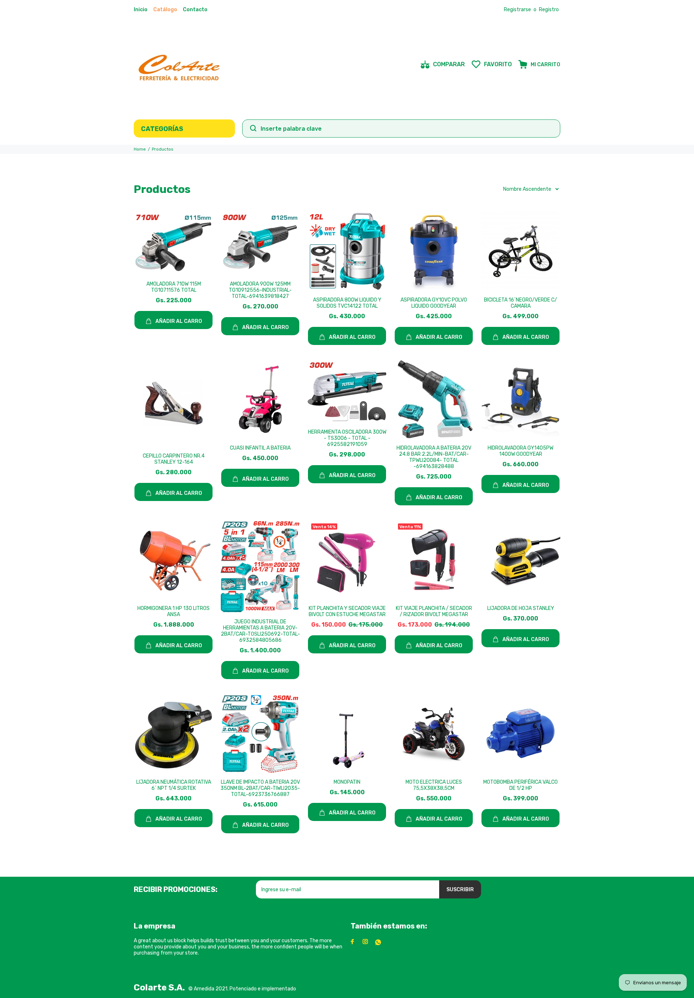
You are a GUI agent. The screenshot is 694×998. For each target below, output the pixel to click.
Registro (549, 10)
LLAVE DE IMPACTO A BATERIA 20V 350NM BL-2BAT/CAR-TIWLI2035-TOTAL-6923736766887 (260, 788)
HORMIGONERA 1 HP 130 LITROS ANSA (173, 611)
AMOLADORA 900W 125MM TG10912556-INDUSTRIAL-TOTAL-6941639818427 (260, 290)
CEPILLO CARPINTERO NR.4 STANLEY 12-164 (174, 459)
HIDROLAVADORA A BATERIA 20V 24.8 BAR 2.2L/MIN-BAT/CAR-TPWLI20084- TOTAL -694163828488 (434, 457)
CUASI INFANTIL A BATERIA (260, 448)
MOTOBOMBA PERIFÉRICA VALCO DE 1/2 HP (520, 785)
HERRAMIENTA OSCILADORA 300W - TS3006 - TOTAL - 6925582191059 (347, 438)
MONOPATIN (347, 782)
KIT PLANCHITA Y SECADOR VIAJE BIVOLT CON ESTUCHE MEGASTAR (347, 611)
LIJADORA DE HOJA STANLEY (520, 608)
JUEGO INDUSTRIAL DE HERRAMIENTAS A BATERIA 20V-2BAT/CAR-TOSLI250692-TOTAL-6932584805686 (260, 631)
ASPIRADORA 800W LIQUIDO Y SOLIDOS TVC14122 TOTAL (347, 303)
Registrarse (517, 10)
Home (140, 149)
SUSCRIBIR (460, 890)
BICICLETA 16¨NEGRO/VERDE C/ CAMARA (520, 303)
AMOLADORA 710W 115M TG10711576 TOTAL (173, 287)
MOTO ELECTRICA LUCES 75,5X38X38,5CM (434, 785)
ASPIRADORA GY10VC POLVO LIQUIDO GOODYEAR (433, 303)
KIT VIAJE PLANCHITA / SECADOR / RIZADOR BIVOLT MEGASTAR (434, 611)
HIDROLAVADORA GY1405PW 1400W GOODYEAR (520, 451)
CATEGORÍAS (162, 129)
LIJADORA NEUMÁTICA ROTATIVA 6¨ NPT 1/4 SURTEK (173, 785)
